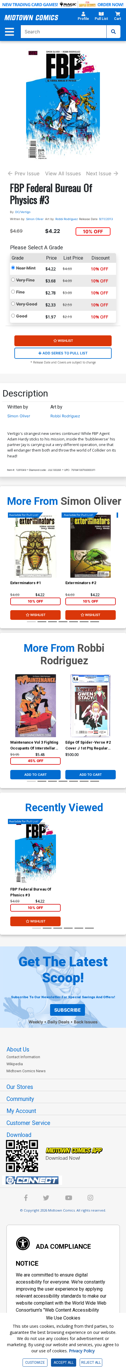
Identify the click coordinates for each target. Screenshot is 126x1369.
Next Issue (98, 173)
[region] (13, 554)
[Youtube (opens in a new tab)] (68, 1199)
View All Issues (63, 173)
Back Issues (86, 1021)
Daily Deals (58, 1021)
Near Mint (25, 267)
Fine (20, 291)
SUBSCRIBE (67, 1010)
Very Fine (25, 279)
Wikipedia (14, 1064)
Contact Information (23, 1057)
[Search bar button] (113, 31)
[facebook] (26, 1199)
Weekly (35, 1021)
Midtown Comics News (26, 1071)
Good (21, 315)
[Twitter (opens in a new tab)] (46, 1199)
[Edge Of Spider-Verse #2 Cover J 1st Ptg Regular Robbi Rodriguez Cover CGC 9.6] (90, 705)
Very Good (26, 303)
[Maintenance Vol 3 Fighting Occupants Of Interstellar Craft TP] (35, 705)
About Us (17, 1049)
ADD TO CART (35, 775)
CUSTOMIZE (35, 1363)
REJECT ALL (91, 1363)
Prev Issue (27, 173)
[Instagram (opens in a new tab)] (90, 1199)
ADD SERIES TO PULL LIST (65, 353)
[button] (83, 18)
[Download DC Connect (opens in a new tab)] (65, 1180)
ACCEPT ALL (64, 1363)
